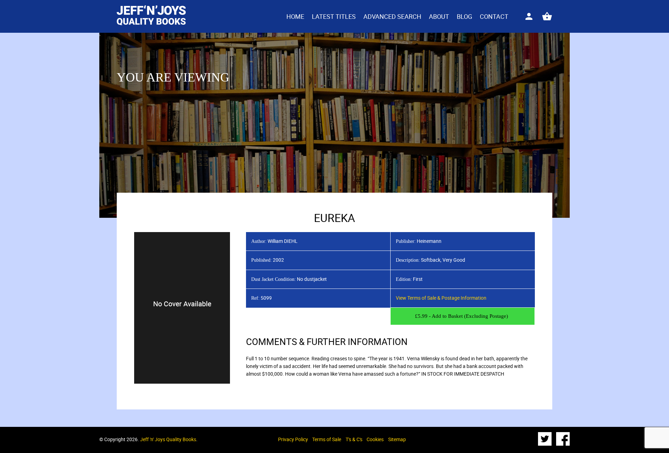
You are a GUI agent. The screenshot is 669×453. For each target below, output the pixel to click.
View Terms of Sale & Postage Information (441, 297)
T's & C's (354, 439)
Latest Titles (334, 16)
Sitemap (397, 439)
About (439, 16)
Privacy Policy (293, 439)
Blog (464, 16)
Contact (494, 16)
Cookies (375, 439)
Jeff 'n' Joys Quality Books (168, 439)
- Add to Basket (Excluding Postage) (461, 316)
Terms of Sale (326, 439)
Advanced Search (392, 16)
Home (295, 16)
